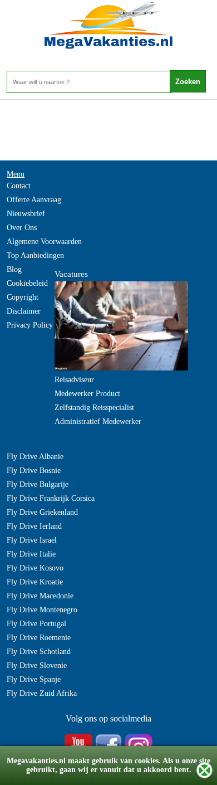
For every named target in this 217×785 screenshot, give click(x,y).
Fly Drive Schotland (39, 651)
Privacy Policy (30, 325)
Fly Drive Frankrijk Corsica (51, 498)
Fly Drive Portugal (36, 624)
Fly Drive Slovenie (37, 665)
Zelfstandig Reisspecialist (94, 407)
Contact (19, 186)
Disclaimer (24, 311)
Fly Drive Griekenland (42, 512)
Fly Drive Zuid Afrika (42, 693)
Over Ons (22, 227)
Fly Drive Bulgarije (37, 484)
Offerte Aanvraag (34, 200)
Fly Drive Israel (32, 540)
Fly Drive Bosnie (34, 470)
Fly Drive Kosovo (35, 568)
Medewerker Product (87, 393)
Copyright (22, 297)
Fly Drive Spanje (34, 679)
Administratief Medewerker (98, 421)
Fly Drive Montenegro (42, 610)
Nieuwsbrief (26, 213)
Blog (14, 269)
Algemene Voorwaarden (44, 241)
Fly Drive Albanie (35, 456)
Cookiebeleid (27, 283)
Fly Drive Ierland (34, 526)
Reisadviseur (74, 380)
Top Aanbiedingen (35, 255)
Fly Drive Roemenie (39, 637)
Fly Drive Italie (31, 554)
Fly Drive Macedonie (40, 596)
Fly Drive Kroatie (35, 582)
